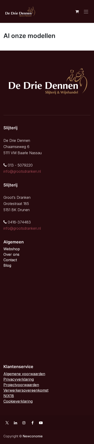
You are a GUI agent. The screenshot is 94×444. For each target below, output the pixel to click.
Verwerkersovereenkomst (25, 390)
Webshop (11, 249)
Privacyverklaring (18, 379)
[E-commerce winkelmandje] (76, 11)
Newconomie (33, 436)
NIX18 (8, 395)
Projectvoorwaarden (21, 384)
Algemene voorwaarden (24, 373)
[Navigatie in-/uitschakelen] (86, 11)
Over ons (11, 254)
